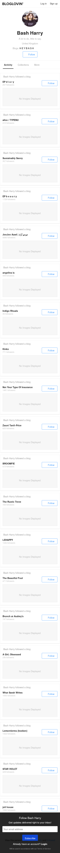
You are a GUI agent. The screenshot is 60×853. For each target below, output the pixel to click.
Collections (23, 64)
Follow (31, 54)
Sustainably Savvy (13, 158)
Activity (8, 64)
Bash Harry (9, 76)
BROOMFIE (9, 463)
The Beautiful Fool (13, 578)
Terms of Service (44, 848)
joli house (8, 807)
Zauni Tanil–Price (12, 425)
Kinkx (6, 349)
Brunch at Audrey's (13, 616)
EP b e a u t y (10, 196)
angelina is (9, 272)
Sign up (54, 3)
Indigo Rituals (10, 310)
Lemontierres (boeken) (15, 730)
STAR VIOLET (10, 768)
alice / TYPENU (11, 120)
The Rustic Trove (12, 501)
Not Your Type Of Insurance (18, 387)
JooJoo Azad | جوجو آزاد (15, 234)
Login (44, 844)
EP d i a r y (8, 81)
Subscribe (30, 838)
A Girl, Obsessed (12, 654)
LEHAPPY (8, 539)
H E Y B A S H (27, 48)
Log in (43, 3)
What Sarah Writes (13, 692)
